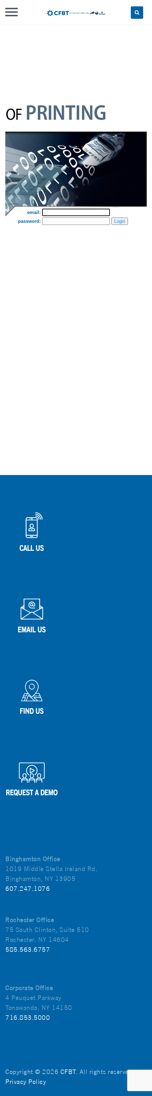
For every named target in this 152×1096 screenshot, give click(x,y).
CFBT (68, 1071)
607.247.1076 (27, 888)
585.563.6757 (27, 949)
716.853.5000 (27, 1017)
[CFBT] (76, 12)
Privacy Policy (25, 1081)
